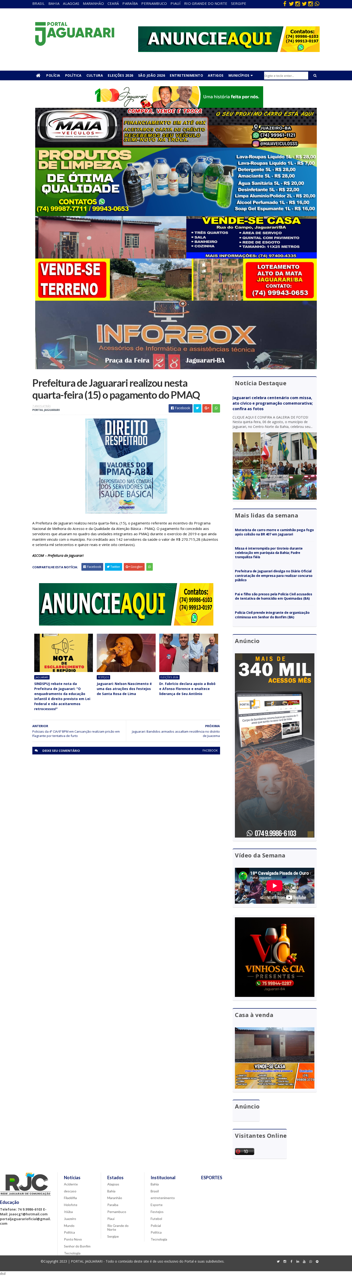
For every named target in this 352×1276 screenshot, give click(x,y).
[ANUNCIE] (229, 50)
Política (73, 75)
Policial (156, 1226)
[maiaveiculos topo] (176, 146)
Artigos (216, 75)
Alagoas (71, 3)
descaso (70, 1191)
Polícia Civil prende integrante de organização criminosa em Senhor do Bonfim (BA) (272, 614)
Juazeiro (70, 1219)
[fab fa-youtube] (304, 1261)
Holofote (70, 1205)
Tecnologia (72, 1253)
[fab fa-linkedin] (297, 1261)
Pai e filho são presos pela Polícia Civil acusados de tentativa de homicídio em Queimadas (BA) (273, 596)
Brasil (38, 3)
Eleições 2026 (120, 75)
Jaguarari (41, 677)
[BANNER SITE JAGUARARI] (176, 106)
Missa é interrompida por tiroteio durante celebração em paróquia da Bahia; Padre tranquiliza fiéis (269, 552)
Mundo (69, 1226)
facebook (210, 750)
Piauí (175, 3)
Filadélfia (70, 1198)
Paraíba (130, 3)
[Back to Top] (317, 1261)
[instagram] (297, 3)
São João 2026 (151, 75)
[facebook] (284, 3)
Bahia (54, 3)
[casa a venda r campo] (176, 257)
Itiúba (68, 1212)
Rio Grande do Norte (205, 3)
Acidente (71, 1184)
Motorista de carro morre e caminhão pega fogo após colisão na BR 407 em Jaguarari (274, 532)
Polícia (53, 75)
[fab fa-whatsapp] (317, 3)
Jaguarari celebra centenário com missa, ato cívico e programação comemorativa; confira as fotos (273, 403)
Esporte (157, 1205)
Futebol (156, 1219)
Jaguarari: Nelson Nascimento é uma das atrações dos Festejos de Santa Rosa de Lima (124, 688)
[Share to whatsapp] (216, 408)
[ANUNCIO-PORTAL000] (126, 624)
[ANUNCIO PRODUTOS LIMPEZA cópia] (176, 215)
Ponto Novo (73, 1239)
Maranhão (93, 3)
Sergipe (238, 3)
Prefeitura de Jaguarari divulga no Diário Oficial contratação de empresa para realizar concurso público (273, 575)
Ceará (113, 3)
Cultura (94, 75)
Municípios (239, 75)
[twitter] (291, 3)
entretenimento (163, 1198)
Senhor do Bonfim (77, 1246)
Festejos (103, 677)
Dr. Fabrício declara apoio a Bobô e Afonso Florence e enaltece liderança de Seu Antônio (187, 688)
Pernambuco (154, 3)
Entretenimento (186, 75)
